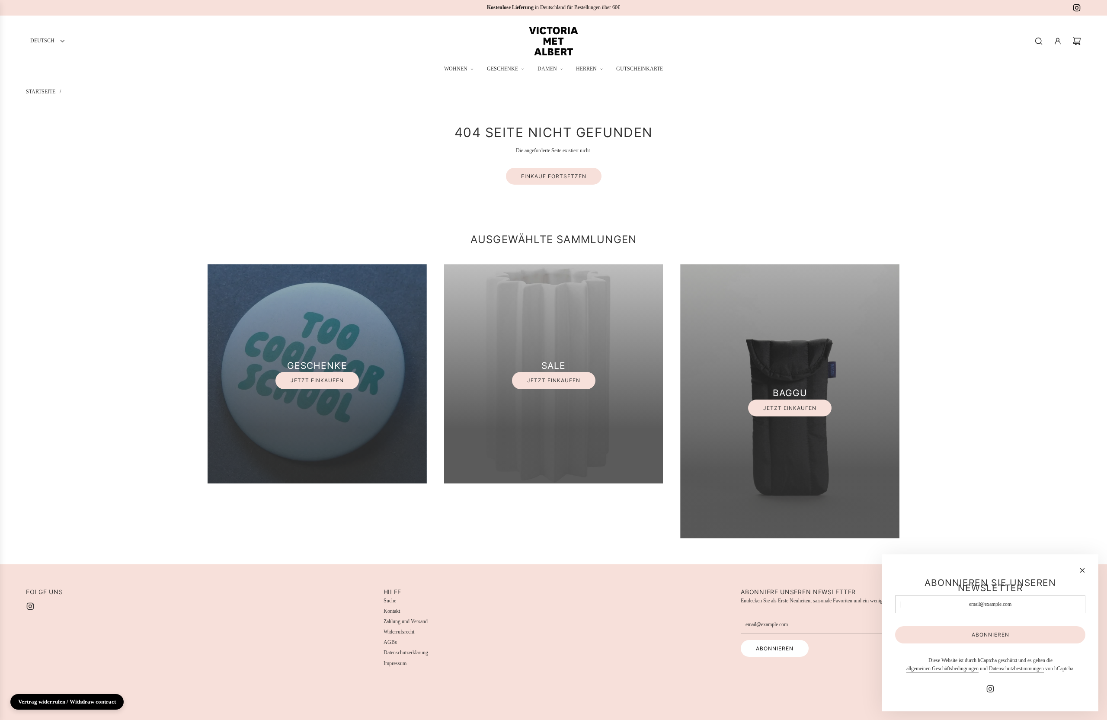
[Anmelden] (1057, 41)
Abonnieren (774, 648)
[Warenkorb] (1076, 41)
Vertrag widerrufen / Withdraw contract (67, 701)
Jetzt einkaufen (317, 380)
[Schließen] (1082, 570)
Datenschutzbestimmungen (1016, 669)
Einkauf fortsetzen (553, 176)
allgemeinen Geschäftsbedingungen (942, 669)
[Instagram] (1076, 7)
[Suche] (1038, 41)
